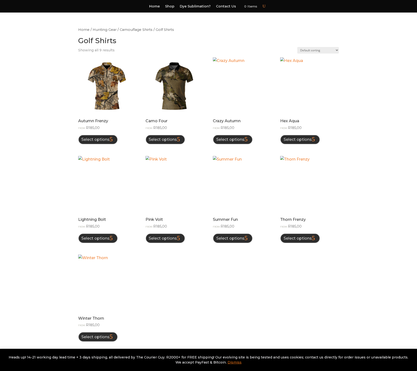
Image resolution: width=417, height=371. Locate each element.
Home (154, 6)
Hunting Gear (105, 29)
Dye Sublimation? (195, 6)
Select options (95, 139)
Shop (169, 6)
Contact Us (226, 6)
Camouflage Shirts (136, 29)
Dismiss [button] (235, 362)
